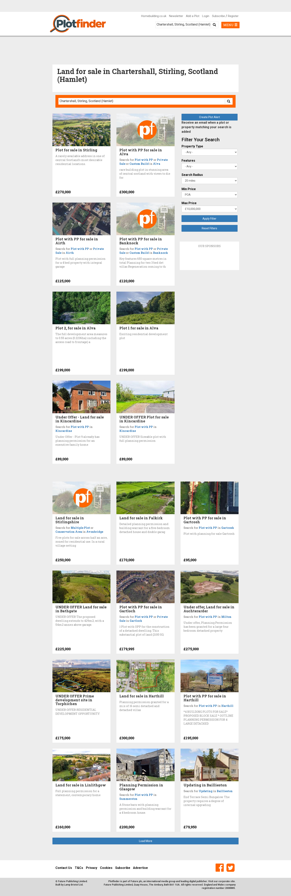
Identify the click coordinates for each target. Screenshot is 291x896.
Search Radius (192, 175)
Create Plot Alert (209, 117)
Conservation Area (68, 532)
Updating (205, 791)
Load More (145, 841)
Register (233, 16)
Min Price (189, 189)
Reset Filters (209, 228)
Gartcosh (227, 528)
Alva (156, 164)
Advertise (140, 868)
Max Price (189, 203)
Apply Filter (209, 218)
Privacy (91, 868)
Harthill (227, 706)
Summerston (128, 799)
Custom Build (139, 164)
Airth (70, 253)
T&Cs (79, 868)
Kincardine (63, 431)
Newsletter (176, 16)
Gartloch (136, 621)
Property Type (192, 146)
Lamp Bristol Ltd (73, 884)
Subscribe (218, 16)
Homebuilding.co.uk (153, 16)
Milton (226, 617)
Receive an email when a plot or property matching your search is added (206, 127)
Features (188, 160)
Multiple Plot (80, 528)
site (232, 881)
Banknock (160, 253)
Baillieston (225, 791)
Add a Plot (192, 16)
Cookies (106, 868)
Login (205, 16)
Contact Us (63, 868)
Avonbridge (94, 532)
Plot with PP (144, 160)
